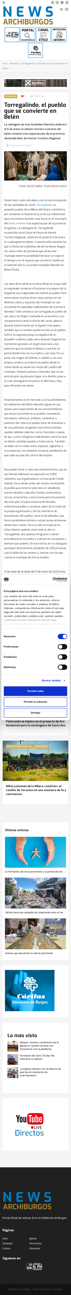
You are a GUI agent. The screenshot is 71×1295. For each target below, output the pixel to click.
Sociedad (7, 1243)
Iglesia (33, 1238)
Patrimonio (35, 1243)
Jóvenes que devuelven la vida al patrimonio (29, 953)
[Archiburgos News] (28, 15)
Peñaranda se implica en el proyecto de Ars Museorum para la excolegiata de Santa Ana (36, 723)
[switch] (62, 646)
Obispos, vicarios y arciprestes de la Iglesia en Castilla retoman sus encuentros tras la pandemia (39, 1046)
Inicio (5, 63)
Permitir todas (35, 691)
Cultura (6, 1248)
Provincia (14, 63)
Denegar (35, 712)
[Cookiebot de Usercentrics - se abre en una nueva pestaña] (52, 579)
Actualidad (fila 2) (19, 746)
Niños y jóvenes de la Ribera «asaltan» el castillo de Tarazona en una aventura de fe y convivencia (36, 790)
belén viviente (17, 223)
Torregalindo (44, 205)
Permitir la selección (35, 701)
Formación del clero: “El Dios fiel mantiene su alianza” (37, 1057)
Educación (34, 1248)
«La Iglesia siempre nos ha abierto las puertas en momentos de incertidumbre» (40, 1072)
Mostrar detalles (51, 680)
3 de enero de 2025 (21, 145)
